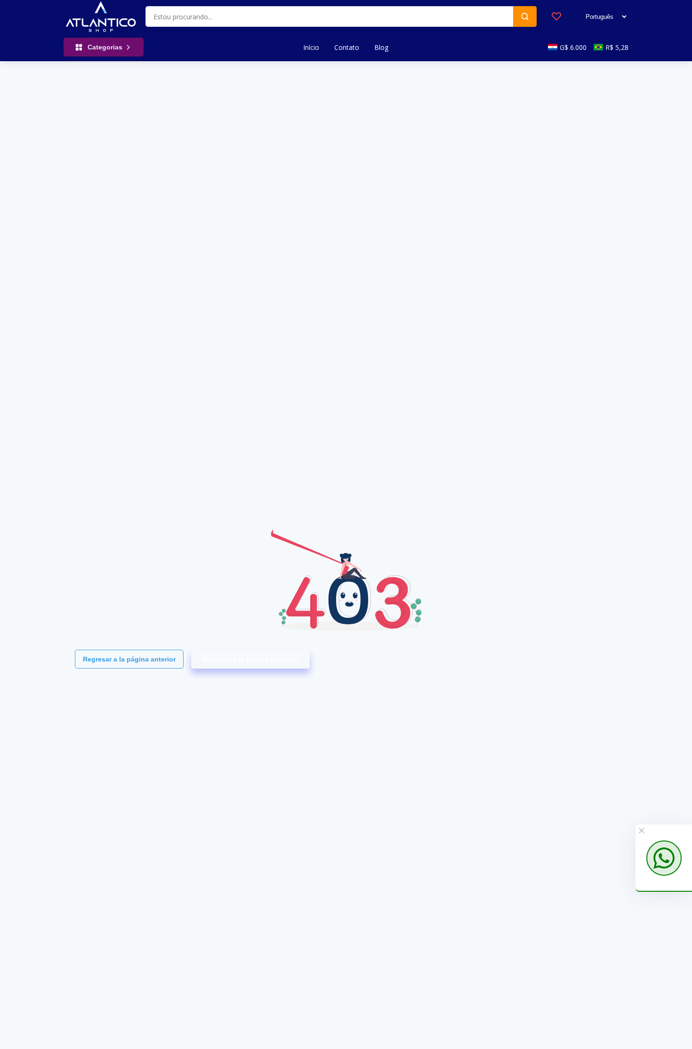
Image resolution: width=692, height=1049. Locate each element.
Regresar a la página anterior (129, 659)
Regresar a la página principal (250, 659)
